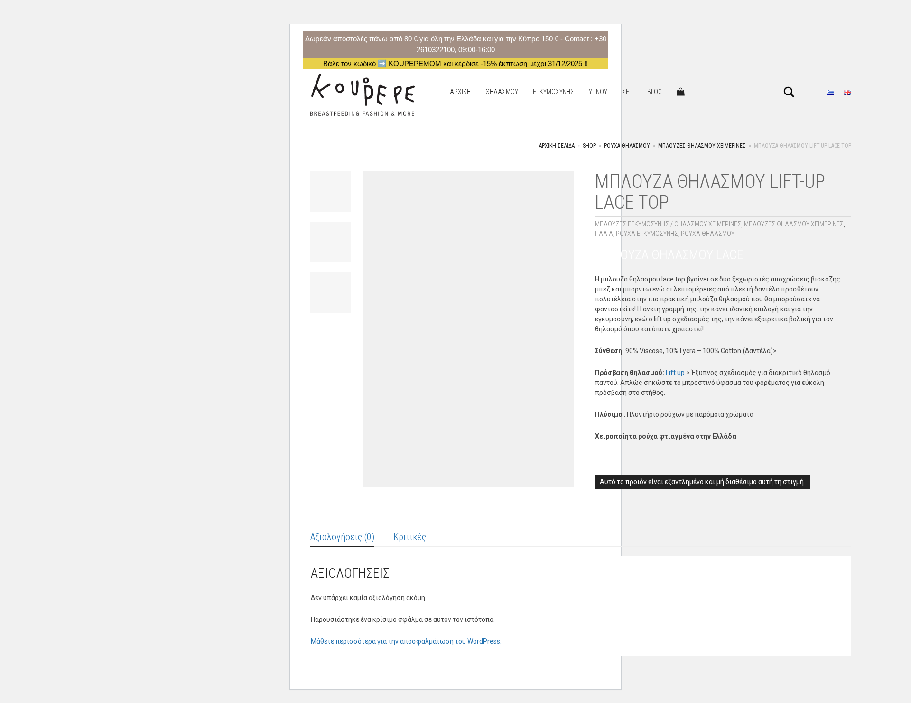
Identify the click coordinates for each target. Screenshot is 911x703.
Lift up (675, 372)
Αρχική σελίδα (557, 145)
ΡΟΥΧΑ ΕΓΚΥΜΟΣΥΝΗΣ (647, 233)
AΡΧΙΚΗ (460, 91)
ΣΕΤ (627, 91)
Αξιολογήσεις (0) (342, 537)
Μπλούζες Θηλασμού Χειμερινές (702, 145)
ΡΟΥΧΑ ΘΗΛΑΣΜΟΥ (627, 145)
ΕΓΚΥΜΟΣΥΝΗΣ (553, 91)
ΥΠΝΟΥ (598, 91)
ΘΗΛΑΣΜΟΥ (501, 91)
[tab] (342, 537)
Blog (654, 91)
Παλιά (604, 233)
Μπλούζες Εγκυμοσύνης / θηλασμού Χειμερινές (668, 224)
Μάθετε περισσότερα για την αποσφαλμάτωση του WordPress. (406, 641)
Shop (589, 145)
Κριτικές (409, 537)
